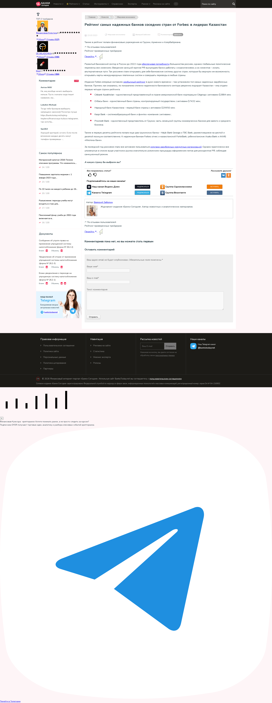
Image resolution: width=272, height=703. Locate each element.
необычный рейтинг (134, 82)
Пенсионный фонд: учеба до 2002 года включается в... (57, 217)
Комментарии (171, 34)
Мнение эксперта (102, 357)
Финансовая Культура (46, 33)
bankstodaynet (49, 312)
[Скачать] (46, 250)
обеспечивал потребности (155, 64)
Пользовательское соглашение (59, 345)
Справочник (117, 4)
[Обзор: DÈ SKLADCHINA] (42, 46)
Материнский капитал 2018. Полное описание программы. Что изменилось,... (58, 161)
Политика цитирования (54, 363)
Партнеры (48, 368)
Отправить (170, 346)
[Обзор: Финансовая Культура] (42, 26)
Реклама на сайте (161, 4)
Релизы (97, 363)
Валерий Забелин (143, 34)
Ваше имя (92, 266)
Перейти (90, 56)
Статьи (86, 4)
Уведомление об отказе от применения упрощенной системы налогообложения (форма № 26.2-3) (58, 260)
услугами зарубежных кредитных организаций (176, 146)
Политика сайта (51, 351)
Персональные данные (54, 357)
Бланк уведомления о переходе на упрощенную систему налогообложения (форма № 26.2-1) (57, 276)
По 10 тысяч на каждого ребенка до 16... (58, 189)
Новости (57, 4)
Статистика (98, 351)
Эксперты (132, 4)
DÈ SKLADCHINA (43, 53)
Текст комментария (97, 289)
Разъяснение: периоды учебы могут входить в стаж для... (56, 202)
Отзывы (52, 39)
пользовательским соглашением (166, 378)
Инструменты (100, 4)
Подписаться (143, 187)
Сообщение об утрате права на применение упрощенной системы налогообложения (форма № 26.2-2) (56, 243)
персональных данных (165, 355)
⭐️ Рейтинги (72, 4)
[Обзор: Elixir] (42, 63)
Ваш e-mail (93, 278)
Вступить (215, 187)
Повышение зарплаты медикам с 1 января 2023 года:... (55, 176)
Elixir (38, 71)
